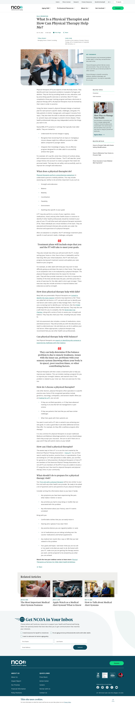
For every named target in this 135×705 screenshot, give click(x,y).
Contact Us (43, 693)
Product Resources (87, 2)
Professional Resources (65, 8)
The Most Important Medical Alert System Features (35, 603)
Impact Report (16, 681)
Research (76, 2)
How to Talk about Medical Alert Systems (98, 603)
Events (57, 2)
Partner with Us (45, 689)
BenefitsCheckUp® (100, 2)
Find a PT (68, 453)
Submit (80, 647)
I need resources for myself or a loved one (36, 633)
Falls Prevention (42, 16)
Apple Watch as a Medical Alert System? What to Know (67, 603)
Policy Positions (16, 693)
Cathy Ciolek (68, 38)
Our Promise (15, 685)
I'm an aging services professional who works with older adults (72, 633)
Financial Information (18, 689)
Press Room (44, 677)
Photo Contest (67, 2)
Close (113, 701)
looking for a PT (44, 398)
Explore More (98, 134)
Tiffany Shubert (42, 38)
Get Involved (99, 8)
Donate (118, 8)
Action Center (44, 681)
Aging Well (45, 8)
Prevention (95, 93)
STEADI (77, 305)
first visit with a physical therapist (51, 482)
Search (119, 2)
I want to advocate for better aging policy (35, 636)
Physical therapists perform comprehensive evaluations (55, 175)
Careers (42, 685)
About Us (84, 8)
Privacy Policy (67, 702)
